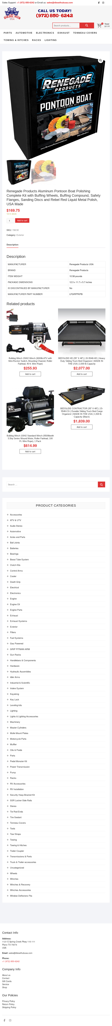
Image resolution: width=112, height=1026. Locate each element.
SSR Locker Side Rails (21, 800)
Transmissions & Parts (21, 856)
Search (86, 25)
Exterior (20, 234)
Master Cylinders (18, 727)
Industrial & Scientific (20, 682)
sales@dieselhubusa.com (60, 2)
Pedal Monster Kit (18, 761)
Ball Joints (15, 542)
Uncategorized (17, 867)
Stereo (13, 805)
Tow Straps (15, 833)
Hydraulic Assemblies (20, 671)
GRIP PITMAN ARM (20, 649)
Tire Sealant (15, 817)
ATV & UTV (15, 520)
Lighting (51, 40)
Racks (36, 40)
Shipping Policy (9, 1007)
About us (6, 975)
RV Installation (17, 789)
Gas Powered (16, 643)
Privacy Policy (8, 1001)
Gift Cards (7, 981)
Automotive (24, 33)
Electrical (14, 587)
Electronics (45, 33)
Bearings (14, 553)
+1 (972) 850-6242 (26, 2)
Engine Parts (16, 609)
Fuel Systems (16, 637)
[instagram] (103, 3)
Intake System (17, 688)
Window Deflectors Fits (21, 895)
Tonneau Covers (85, 33)
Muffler (13, 744)
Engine (13, 598)
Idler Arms (15, 677)
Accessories (16, 514)
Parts (8, 33)
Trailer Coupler (17, 850)
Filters (13, 632)
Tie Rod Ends (16, 811)
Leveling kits (16, 705)
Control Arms (16, 570)
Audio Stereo (16, 525)
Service (5, 984)
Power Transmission (20, 766)
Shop (4, 987)
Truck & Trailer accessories (23, 862)
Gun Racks (15, 654)
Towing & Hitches (16, 40)
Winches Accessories (20, 889)
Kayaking (14, 693)
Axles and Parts (17, 536)
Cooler (13, 576)
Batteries (14, 548)
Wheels (13, 873)
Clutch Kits (15, 564)
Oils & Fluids (16, 749)
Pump (13, 772)
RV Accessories (18, 783)
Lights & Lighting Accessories (24, 716)
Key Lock (14, 699)
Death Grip (15, 581)
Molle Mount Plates (19, 733)
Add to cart (22, 220)
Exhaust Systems (18, 620)
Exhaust (64, 33)
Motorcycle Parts (18, 738)
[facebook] (99, 3)
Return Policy (8, 1004)
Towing (13, 839)
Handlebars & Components (23, 660)
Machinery (15, 721)
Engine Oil (15, 604)
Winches (14, 878)
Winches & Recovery (20, 884)
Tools (12, 828)
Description (12, 244)
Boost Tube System (19, 559)
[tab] (12, 245)
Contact (5, 978)
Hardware (14, 665)
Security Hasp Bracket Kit (22, 794)
